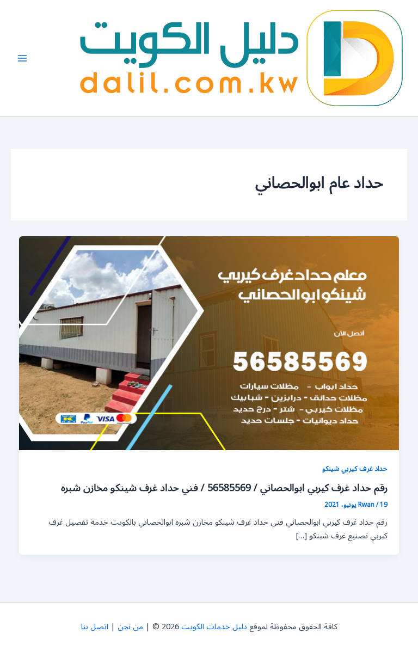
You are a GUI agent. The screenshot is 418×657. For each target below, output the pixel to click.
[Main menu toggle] (22, 58)
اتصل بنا (94, 626)
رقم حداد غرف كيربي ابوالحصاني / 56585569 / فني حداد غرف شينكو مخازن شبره (224, 487)
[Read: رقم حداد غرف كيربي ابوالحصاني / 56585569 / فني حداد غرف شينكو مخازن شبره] (209, 343)
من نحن (130, 626)
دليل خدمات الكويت (214, 626)
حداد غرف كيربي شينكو (355, 468)
